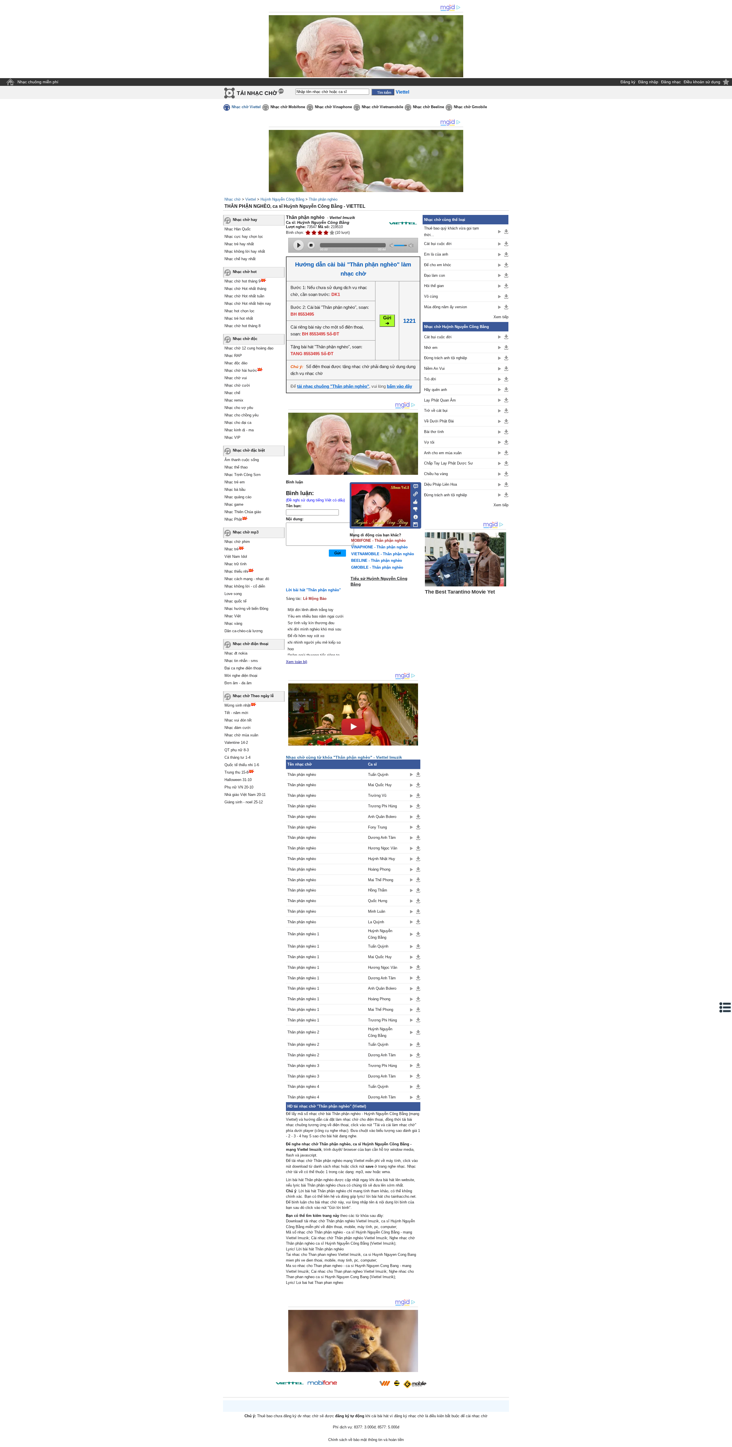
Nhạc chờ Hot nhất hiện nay (247, 303)
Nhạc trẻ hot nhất (238, 318)
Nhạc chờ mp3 (245, 532)
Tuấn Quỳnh (378, 774)
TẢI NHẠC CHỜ (257, 93)
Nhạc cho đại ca (237, 422)
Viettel (250, 199)
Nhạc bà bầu (234, 489)
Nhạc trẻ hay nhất (239, 244)
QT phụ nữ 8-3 (236, 750)
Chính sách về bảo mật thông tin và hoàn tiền (366, 1440)
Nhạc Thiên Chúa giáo (242, 512)
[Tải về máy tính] (413, 523)
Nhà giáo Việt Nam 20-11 (245, 794)
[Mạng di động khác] (413, 493)
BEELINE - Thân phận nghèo (376, 560)
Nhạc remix (233, 400)
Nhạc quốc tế (235, 601)
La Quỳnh (376, 922)
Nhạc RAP (233, 355)
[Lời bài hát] (413, 515)
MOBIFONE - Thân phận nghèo (378, 540)
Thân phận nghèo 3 (303, 1065)
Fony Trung (377, 827)
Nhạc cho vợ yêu (238, 408)
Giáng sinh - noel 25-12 (243, 802)
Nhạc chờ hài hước (240, 370)
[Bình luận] (413, 486)
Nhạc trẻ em (234, 482)
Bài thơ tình (434, 432)
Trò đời (430, 379)
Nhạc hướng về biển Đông (246, 608)
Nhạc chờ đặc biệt (249, 450)
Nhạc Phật (233, 519)
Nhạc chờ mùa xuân (241, 735)
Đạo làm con (434, 275)
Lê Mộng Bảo (315, 598)
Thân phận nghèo (323, 199)
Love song (233, 594)
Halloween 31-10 (238, 780)
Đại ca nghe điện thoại (242, 668)
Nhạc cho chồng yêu (241, 415)
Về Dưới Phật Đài (439, 421)
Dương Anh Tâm (382, 837)
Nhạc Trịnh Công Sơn (242, 475)
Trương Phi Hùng (382, 806)
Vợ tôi (429, 442)
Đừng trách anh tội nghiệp (445, 358)
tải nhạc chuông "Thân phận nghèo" (333, 386)
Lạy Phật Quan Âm (440, 400)
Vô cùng (431, 296)
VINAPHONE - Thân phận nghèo (379, 547)
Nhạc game (233, 504)
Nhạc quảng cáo (237, 497)
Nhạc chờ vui (235, 378)
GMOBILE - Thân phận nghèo (377, 567)
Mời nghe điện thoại (240, 675)
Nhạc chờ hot (244, 272)
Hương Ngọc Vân (382, 848)
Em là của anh (436, 254)
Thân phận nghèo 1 (303, 934)
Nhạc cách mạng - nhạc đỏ (246, 579)
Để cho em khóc (437, 265)
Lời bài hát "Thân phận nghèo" (313, 590)
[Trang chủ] (10, 82)
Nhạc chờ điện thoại (250, 644)
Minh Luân (376, 911)
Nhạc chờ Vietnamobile (382, 107)
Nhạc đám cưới (237, 728)
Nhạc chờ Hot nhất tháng (245, 288)
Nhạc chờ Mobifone (287, 107)
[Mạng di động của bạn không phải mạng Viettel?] (402, 223)
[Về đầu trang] (726, 1441)
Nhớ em (430, 347)
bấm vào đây (399, 386)
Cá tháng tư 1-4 (237, 757)
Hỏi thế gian (434, 286)
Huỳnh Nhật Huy (381, 859)
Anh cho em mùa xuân (443, 453)
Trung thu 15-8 (236, 772)
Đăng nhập (648, 82)
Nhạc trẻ (231, 549)
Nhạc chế (232, 393)
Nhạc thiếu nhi (236, 571)
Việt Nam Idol (235, 556)
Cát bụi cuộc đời (437, 244)
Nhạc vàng (233, 623)
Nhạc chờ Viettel (246, 107)
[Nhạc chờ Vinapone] (358, 1385)
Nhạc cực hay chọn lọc (243, 236)
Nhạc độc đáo (235, 363)
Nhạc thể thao (236, 467)
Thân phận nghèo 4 (303, 1086)
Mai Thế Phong (380, 880)
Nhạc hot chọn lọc (239, 311)
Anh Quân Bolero (382, 817)
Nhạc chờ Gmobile (470, 107)
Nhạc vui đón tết (238, 720)
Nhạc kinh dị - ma (239, 430)
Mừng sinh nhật (237, 705)
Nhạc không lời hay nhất (244, 251)
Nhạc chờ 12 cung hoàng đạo (248, 348)
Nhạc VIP (232, 437)
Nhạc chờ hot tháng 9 (242, 281)
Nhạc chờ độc (245, 339)
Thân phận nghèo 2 (303, 1032)
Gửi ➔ (387, 320)
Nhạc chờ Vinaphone (333, 107)
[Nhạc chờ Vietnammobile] (384, 1383)
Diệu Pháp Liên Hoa (440, 484)
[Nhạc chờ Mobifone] (322, 1383)
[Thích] (413, 501)
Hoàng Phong (379, 869)
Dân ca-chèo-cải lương (243, 631)
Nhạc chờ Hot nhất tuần (244, 296)
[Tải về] (418, 774)
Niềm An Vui (434, 368)
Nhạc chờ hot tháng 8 (242, 326)
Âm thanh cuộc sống (241, 460)
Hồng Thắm (377, 890)
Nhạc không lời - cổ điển (244, 586)
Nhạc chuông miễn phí (37, 82)
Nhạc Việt (232, 616)
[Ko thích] (413, 508)
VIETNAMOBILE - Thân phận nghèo (382, 554)
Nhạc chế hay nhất (240, 259)
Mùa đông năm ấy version (445, 307)
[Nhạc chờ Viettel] (289, 1383)
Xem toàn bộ (296, 662)
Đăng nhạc (671, 82)
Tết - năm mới (236, 713)
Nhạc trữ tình (235, 564)
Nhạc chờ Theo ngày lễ (253, 696)
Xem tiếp (501, 317)
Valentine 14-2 (236, 742)
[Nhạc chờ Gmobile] (414, 1384)
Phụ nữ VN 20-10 (238, 787)
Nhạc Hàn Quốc (237, 229)
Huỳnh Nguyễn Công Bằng (282, 199)
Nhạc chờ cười (237, 385)
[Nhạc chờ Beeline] (396, 1383)
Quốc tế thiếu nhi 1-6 (241, 765)
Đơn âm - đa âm (238, 683)
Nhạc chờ (232, 199)
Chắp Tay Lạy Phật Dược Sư (448, 463)
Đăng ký (627, 82)
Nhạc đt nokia (235, 653)
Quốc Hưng (377, 901)
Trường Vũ (377, 795)
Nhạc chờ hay (245, 220)
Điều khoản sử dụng (702, 82)
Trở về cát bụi (435, 410)
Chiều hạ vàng (436, 474)
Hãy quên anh (435, 390)
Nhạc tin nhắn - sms (241, 661)
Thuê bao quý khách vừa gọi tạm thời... (451, 231)
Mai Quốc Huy (380, 785)
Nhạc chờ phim (237, 541)
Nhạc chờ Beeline (428, 107)
